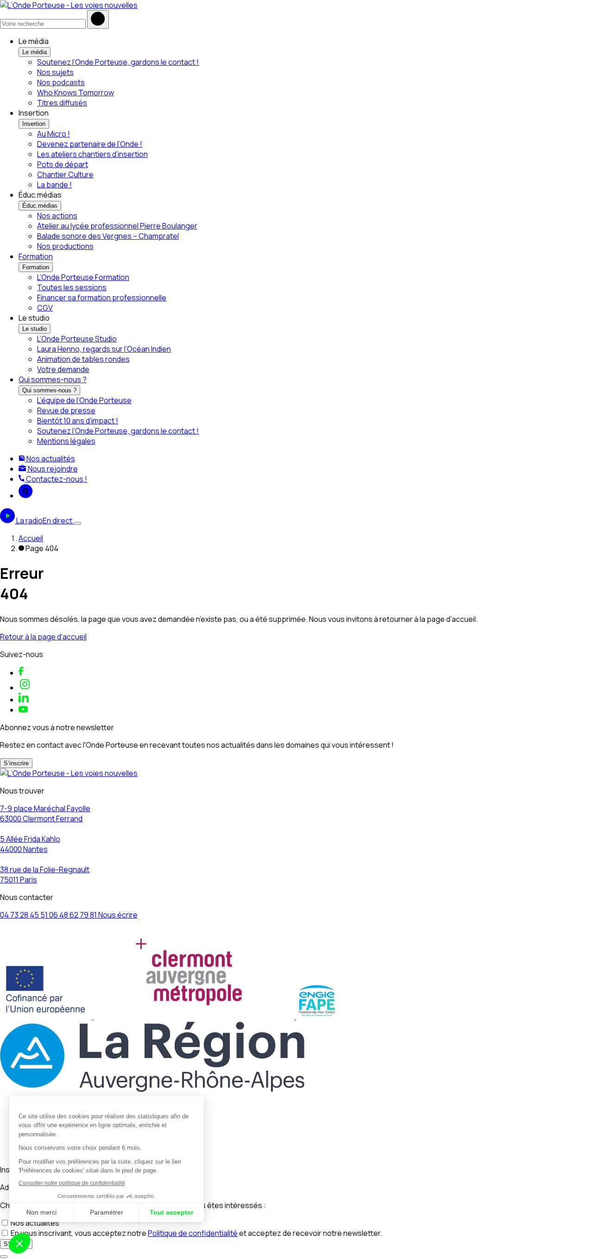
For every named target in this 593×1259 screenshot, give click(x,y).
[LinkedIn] (24, 700)
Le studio (34, 328)
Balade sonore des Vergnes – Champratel (108, 236)
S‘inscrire (16, 763)
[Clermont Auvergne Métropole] (194, 1016)
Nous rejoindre (52, 469)
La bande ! (54, 185)
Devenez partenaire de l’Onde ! (89, 144)
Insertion (33, 123)
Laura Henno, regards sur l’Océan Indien (104, 349)
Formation (36, 256)
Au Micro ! (53, 134)
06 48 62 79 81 (73, 915)
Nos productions (65, 246)
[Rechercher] (98, 19)
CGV (45, 308)
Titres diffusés (62, 103)
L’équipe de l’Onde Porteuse (84, 400)
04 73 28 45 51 (24, 915)
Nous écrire (118, 915)
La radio (44, 520)
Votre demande (63, 369)
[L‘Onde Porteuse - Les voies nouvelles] (69, 5)
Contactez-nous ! (56, 479)
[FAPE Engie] (317, 1016)
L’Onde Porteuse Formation (83, 277)
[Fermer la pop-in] (3, 1256)
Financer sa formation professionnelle (101, 297)
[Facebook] (21, 673)
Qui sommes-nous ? (53, 379)
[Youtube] (23, 710)
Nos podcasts (61, 82)
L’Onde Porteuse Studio (77, 339)
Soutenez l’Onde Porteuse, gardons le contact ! (118, 62)
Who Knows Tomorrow (75, 92)
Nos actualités (50, 458)
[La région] (152, 1089)
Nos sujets (55, 72)
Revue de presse (66, 410)
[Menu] (77, 523)
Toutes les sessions (72, 287)
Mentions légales (66, 441)
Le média (34, 52)
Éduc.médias (39, 205)
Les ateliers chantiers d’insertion (92, 154)
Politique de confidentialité (193, 1233)
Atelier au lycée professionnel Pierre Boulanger (117, 226)
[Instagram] (25, 687)
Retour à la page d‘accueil (43, 637)
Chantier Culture (65, 174)
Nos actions (57, 216)
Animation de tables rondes (83, 359)
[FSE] (46, 1016)
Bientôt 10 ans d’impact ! (77, 421)
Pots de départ (62, 164)
